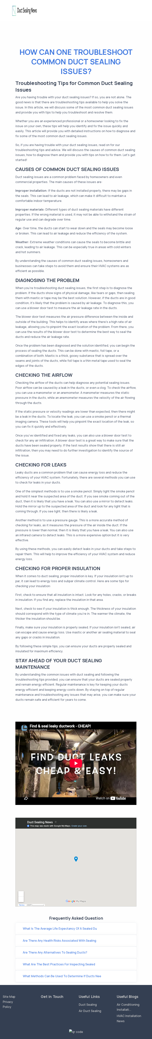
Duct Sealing (88, 1005)
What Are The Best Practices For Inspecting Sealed (59, 964)
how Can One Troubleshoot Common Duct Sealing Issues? (76, 61)
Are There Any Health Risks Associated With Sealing (59, 941)
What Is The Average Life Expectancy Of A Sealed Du (60, 928)
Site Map (9, 997)
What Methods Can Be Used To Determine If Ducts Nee (62, 976)
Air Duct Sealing (90, 1011)
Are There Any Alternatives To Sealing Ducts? (55, 952)
